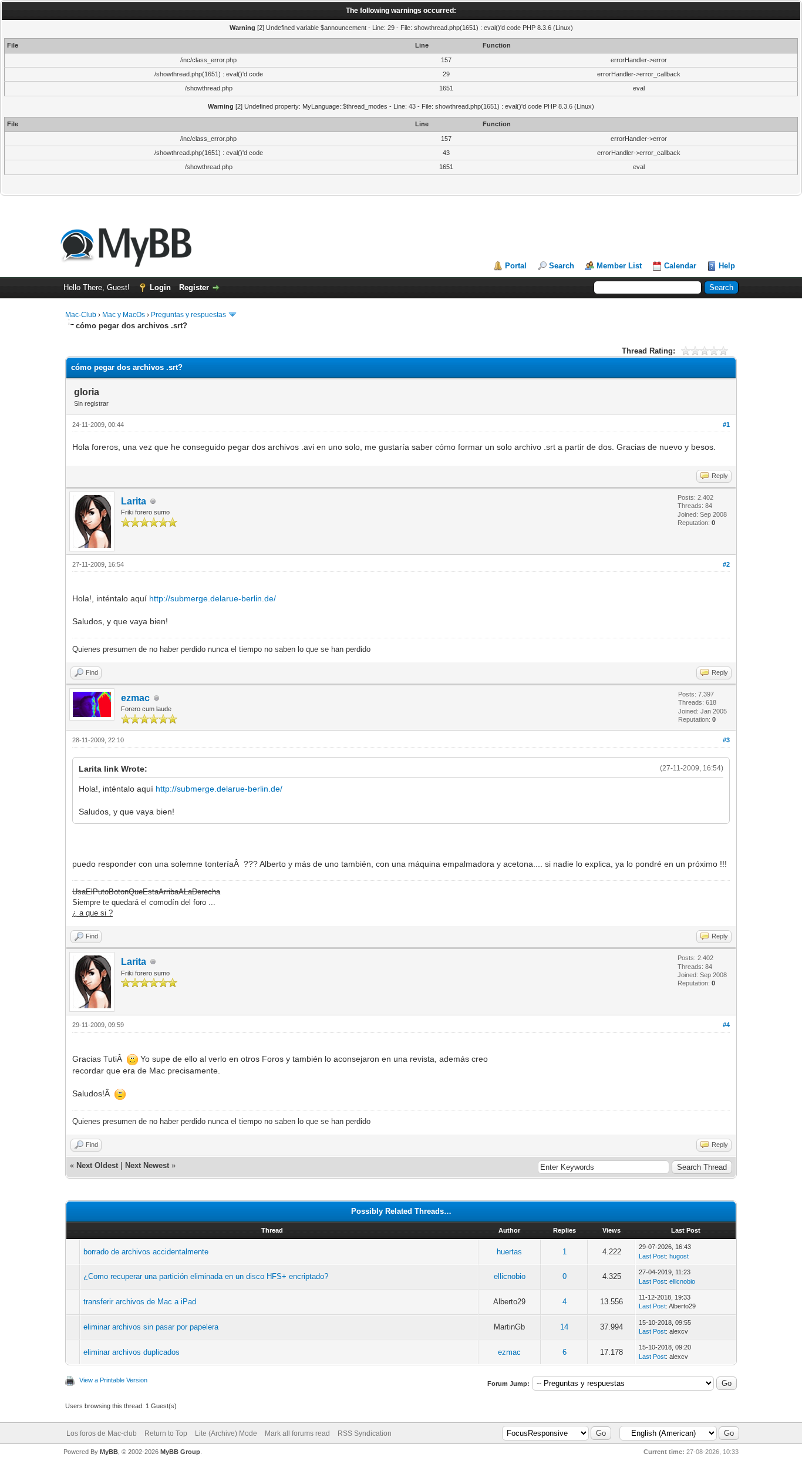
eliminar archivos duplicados (131, 1352)
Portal (516, 265)
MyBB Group (180, 1451)
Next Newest (147, 1165)
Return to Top (165, 1433)
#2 (726, 564)
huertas (509, 1251)
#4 (726, 1024)
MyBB (109, 1451)
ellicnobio (509, 1276)
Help (727, 265)
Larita (133, 501)
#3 (726, 739)
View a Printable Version (113, 1380)
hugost (679, 1256)
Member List (619, 265)
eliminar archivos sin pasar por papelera (150, 1326)
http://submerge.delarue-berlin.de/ (212, 598)
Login (160, 287)
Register (194, 287)
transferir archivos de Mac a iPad (139, 1301)
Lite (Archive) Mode (226, 1433)
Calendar (680, 265)
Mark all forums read (297, 1433)
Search (561, 265)
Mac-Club (80, 315)
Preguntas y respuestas (188, 315)
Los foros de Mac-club (101, 1433)
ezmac (135, 698)
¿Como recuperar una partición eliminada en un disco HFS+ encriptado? (205, 1276)
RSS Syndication (365, 1433)
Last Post (652, 1256)
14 (564, 1326)
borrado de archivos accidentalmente (145, 1251)
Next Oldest (97, 1165)
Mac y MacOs (123, 315)
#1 (726, 424)
